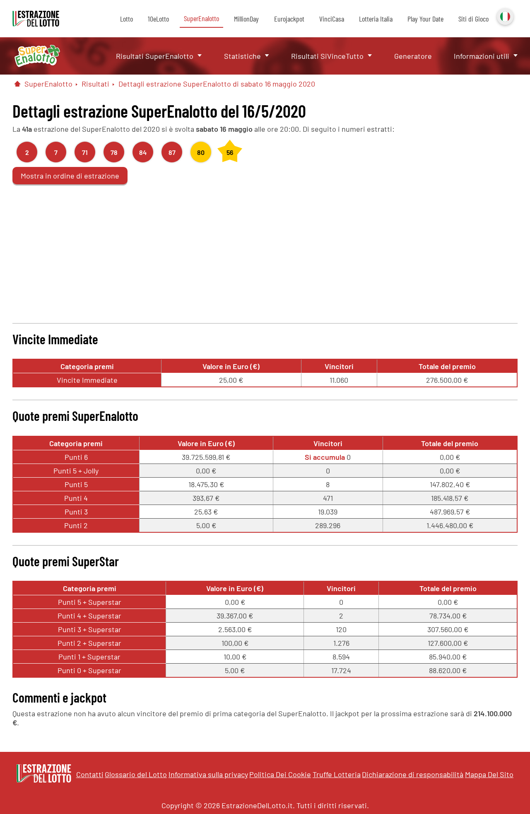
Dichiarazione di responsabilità (412, 774)
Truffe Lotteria (337, 774)
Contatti (90, 774)
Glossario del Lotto (136, 774)
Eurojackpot (289, 18)
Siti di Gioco (473, 18)
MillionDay (246, 18)
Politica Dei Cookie (280, 774)
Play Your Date (425, 18)
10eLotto (158, 18)
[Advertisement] (265, 253)
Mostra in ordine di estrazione (70, 175)
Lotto (126, 18)
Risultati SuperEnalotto (154, 55)
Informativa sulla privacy (208, 774)
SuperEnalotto (201, 18)
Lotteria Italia (376, 18)
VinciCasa (331, 18)
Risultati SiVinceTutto (327, 55)
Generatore (413, 55)
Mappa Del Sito (489, 774)
